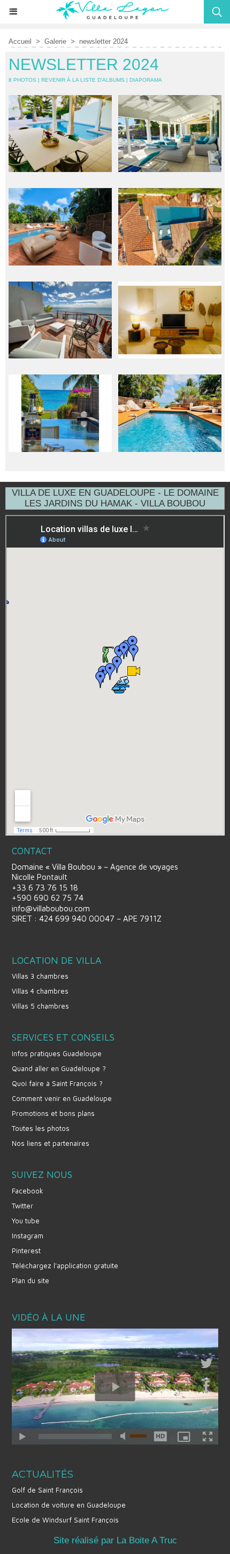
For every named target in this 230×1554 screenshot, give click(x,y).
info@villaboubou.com (51, 908)
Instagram (27, 1235)
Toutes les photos (41, 1128)
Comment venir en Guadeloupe (62, 1098)
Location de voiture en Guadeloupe (69, 1505)
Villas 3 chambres (40, 976)
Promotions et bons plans (53, 1113)
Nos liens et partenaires (50, 1143)
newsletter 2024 (103, 41)
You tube (26, 1220)
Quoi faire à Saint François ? (57, 1083)
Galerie (55, 41)
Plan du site (30, 1280)
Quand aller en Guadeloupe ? (59, 1068)
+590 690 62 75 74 (47, 897)
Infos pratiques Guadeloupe (57, 1053)
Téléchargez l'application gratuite (65, 1265)
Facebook (27, 1190)
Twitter (22, 1205)
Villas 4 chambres (40, 991)
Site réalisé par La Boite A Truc (115, 1540)
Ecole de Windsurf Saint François (65, 1520)
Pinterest (26, 1250)
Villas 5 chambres (40, 1006)
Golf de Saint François (47, 1490)
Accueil (20, 41)
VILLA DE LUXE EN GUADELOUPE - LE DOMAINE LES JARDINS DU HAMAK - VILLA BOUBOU (115, 498)
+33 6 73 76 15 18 (45, 887)
